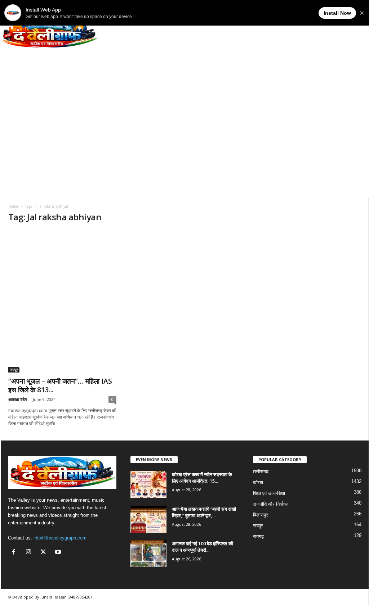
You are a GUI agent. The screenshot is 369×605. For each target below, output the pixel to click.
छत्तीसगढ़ (260, 471)
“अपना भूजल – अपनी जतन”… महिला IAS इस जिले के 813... (60, 385)
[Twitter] (44, 552)
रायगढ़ (258, 536)
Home (13, 206)
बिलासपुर (260, 515)
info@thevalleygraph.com (60, 538)
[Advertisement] (184, 144)
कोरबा (258, 482)
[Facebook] (15, 552)
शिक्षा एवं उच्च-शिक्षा (269, 493)
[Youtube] (59, 552)
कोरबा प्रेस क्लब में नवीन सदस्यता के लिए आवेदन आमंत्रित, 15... (202, 477)
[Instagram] (30, 552)
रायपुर (14, 369)
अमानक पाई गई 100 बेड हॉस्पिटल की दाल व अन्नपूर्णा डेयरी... (202, 546)
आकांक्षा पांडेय (17, 399)
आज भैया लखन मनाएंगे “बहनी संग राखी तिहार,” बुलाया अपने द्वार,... (204, 512)
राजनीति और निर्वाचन (270, 504)
